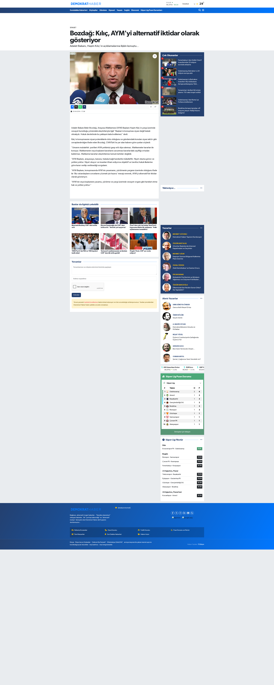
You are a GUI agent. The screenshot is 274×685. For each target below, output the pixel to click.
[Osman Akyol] (166, 358)
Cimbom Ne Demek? (99, 542)
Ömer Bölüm (178, 315)
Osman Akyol (178, 356)
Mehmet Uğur (178, 254)
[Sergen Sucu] (166, 347)
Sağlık (127, 10)
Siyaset (112, 10)
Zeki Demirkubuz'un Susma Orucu (186, 268)
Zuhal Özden (178, 265)
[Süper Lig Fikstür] (201, 440)
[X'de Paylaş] (76, 107)
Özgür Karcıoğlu (180, 285)
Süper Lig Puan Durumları (151, 10)
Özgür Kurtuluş (180, 243)
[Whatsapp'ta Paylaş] (80, 107)
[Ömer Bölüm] (166, 316)
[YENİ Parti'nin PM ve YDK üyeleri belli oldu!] (85, 241)
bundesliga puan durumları (79, 544)
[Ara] (200, 10)
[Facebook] (172, 513)
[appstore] (176, 518)
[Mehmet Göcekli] (166, 235)
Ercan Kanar (178, 274)
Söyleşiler (93, 10)
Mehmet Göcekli (180, 234)
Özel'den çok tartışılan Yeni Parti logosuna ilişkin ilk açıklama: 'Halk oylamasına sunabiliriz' (143, 227)
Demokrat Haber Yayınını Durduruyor (187, 237)
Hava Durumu (112, 530)
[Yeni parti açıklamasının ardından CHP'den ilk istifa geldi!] (114, 241)
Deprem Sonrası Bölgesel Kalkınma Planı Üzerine (186, 258)
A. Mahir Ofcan (179, 324)
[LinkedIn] (184, 513)
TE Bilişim (201, 544)
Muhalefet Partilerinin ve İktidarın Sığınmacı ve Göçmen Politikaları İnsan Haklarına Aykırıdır (186, 278)
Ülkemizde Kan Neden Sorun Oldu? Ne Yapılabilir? (187, 289)
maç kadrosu (93, 544)
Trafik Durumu (145, 530)
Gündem (103, 10)
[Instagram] (180, 513)
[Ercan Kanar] (166, 277)
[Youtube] (188, 513)
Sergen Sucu (178, 346)
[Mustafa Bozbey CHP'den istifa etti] (85, 216)
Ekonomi (135, 10)
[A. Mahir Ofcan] (166, 327)
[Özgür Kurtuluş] (166, 246)
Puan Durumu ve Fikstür (181, 530)
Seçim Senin (177, 318)
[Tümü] (201, 188)
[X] (176, 513)
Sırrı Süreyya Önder (181, 304)
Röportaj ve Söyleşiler (83, 542)
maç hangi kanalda (106, 544)
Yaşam (119, 10)
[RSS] (192, 513)
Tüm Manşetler (79, 534)
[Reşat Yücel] (166, 337)
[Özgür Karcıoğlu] (166, 287)
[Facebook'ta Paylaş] (72, 107)
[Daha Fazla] (84, 107)
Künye (72, 542)
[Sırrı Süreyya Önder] (166, 306)
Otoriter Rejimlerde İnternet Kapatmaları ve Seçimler (184, 247)
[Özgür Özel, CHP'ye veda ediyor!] (143, 241)
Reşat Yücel (178, 334)
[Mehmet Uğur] (166, 256)
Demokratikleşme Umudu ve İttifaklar (184, 328)
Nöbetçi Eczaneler (80, 530)
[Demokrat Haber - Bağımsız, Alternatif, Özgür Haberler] (86, 3)
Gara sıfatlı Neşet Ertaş (182, 307)
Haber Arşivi (145, 534)
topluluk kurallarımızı (91, 302)
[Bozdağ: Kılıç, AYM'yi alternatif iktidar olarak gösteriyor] (114, 78)
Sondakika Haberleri (78, 10)
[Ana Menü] (202, 10)
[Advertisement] (182, 150)
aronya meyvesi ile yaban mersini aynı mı (138, 542)
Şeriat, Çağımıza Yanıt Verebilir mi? (187, 359)
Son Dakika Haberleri (114, 534)
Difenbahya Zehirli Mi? (115, 542)
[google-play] (187, 518)
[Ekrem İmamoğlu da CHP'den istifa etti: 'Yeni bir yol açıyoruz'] (114, 216)
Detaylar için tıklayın (182, 432)
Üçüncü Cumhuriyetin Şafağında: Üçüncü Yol (186, 339)
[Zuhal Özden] (166, 267)
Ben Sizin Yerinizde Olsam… (184, 349)
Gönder (76, 295)
